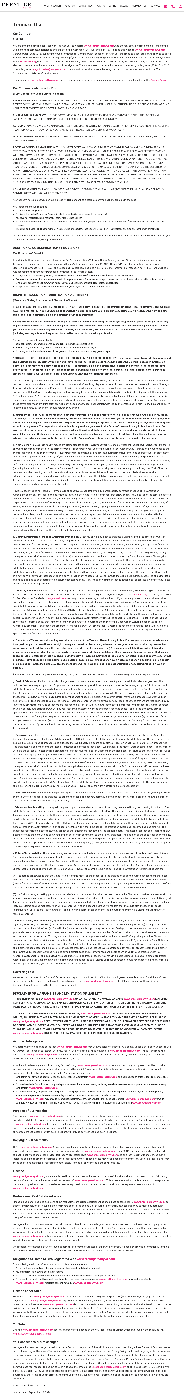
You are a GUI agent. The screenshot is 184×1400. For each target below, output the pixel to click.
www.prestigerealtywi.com (99, 45)
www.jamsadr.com (56, 598)
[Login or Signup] (180, 6)
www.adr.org (140, 594)
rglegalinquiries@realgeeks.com (49, 69)
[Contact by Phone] (173, 6)
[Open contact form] (165, 6)
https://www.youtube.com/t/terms (32, 1333)
